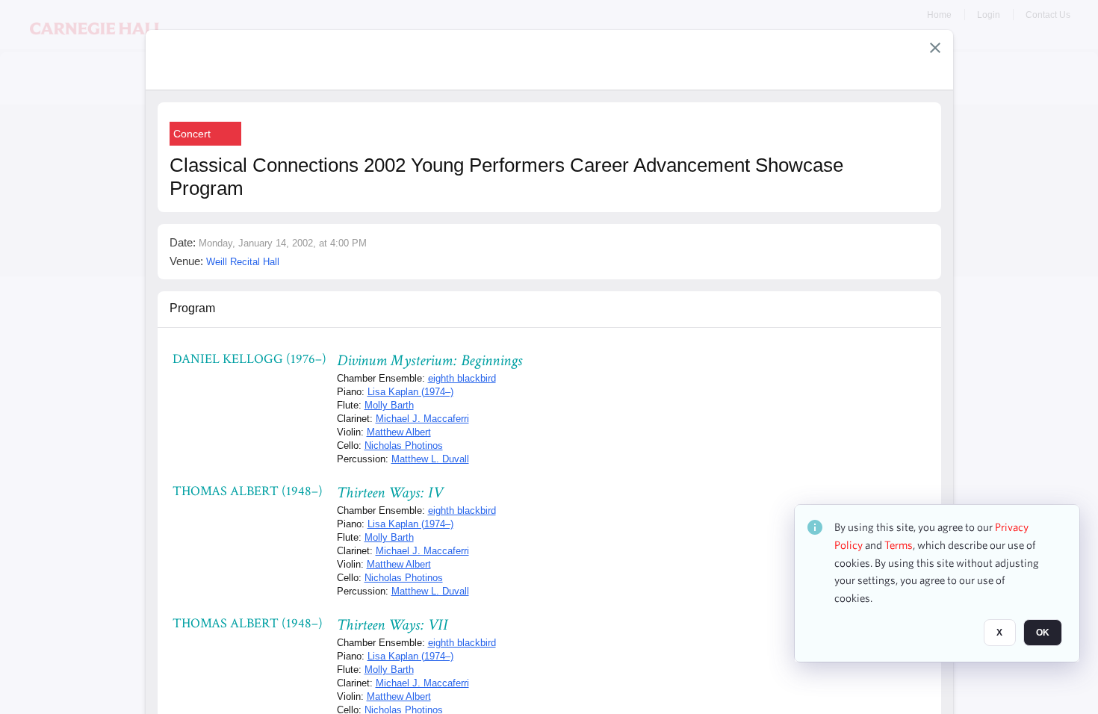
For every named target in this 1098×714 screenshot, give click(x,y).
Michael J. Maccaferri (422, 418)
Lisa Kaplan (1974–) (410, 391)
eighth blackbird (462, 378)
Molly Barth (389, 405)
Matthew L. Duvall (430, 459)
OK (1042, 632)
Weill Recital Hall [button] (242, 261)
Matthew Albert (399, 432)
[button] (935, 48)
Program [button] (192, 308)
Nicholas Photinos (404, 445)
